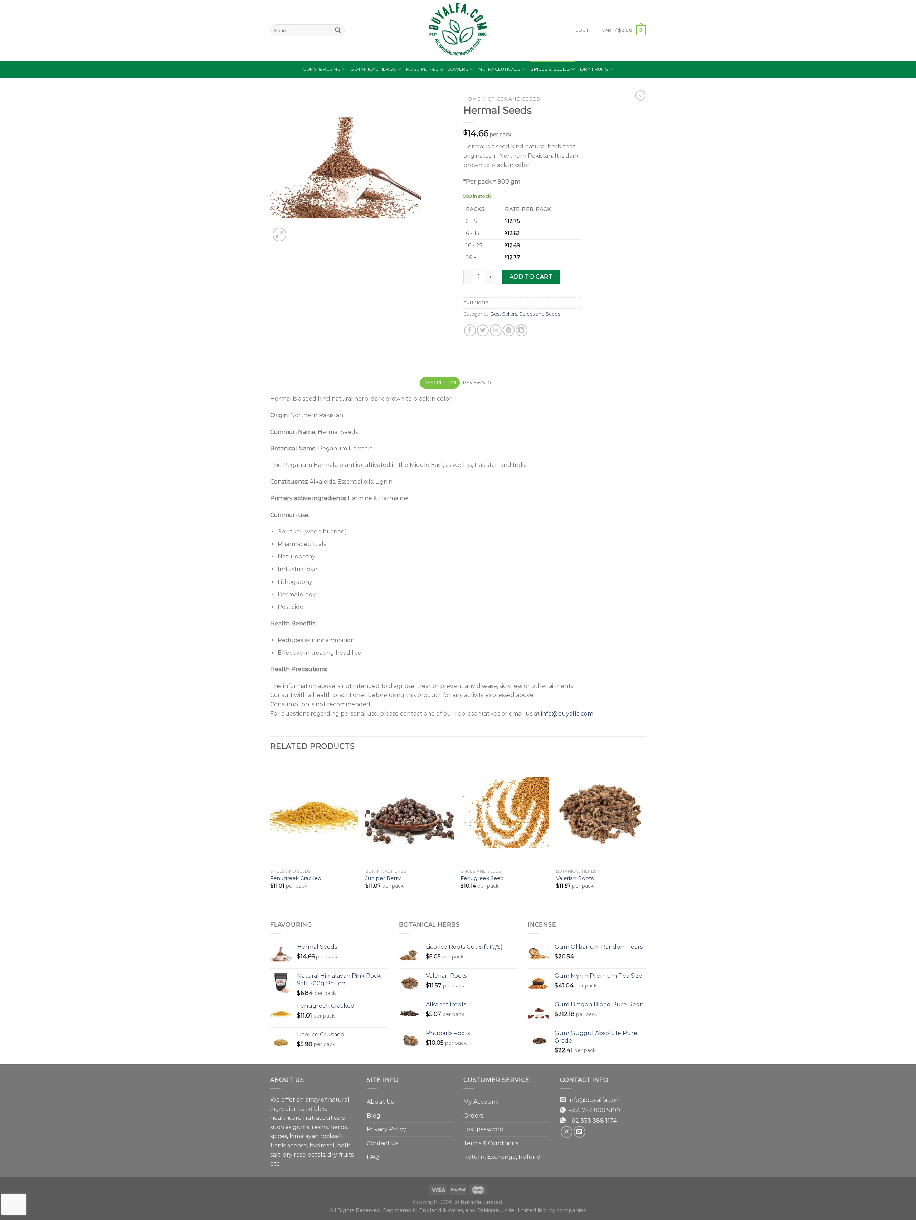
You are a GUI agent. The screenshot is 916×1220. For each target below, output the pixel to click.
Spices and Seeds (514, 99)
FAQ (373, 1156)
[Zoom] (280, 234)
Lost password (483, 1129)
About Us (380, 1101)
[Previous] (270, 833)
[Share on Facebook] (470, 330)
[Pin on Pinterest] (509, 330)
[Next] (643, 833)
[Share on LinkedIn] (521, 330)
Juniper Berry (383, 878)
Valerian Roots (575, 878)
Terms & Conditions (490, 1143)
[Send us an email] (579, 1132)
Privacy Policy (386, 1129)
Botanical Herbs (373, 69)
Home (472, 99)
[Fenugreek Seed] (505, 812)
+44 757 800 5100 (594, 1110)
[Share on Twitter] (483, 330)
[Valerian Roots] (600, 812)
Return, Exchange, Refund (502, 1156)
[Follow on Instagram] (566, 1132)
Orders (473, 1115)
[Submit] (338, 30)
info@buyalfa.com (567, 713)
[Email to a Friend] (496, 330)
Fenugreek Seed (482, 878)
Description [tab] (439, 382)
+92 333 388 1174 (593, 1120)
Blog (373, 1115)
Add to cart (531, 276)
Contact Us (382, 1143)
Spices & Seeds (550, 69)
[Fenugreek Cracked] (314, 812)
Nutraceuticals (499, 69)
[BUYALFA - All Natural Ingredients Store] (458, 30)
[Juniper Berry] (409, 812)
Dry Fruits (594, 69)
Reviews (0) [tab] (478, 382)
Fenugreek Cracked (295, 878)
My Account (480, 1101)
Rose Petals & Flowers (437, 69)
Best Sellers (504, 314)
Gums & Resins (321, 69)
